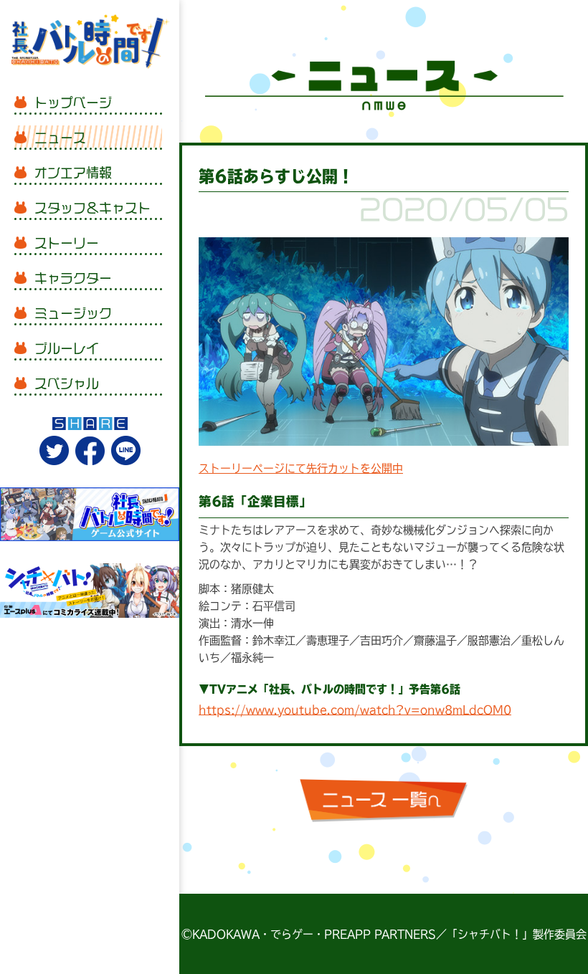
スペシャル (66, 383)
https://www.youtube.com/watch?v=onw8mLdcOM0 (355, 710)
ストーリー (66, 243)
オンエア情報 (73, 172)
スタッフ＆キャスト (92, 207)
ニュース (60, 137)
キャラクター (73, 278)
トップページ (73, 102)
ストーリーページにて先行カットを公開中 (301, 468)
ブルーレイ (66, 348)
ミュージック (73, 313)
